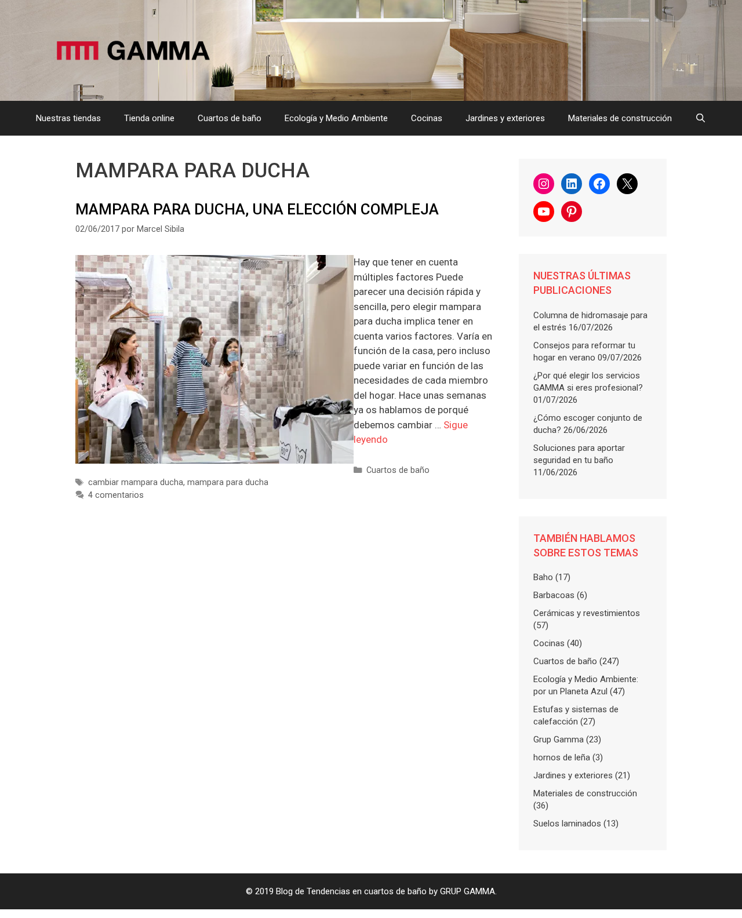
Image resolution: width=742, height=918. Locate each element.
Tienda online (149, 118)
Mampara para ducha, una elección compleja (257, 209)
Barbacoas (553, 595)
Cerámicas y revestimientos (586, 613)
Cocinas (426, 118)
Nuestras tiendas (68, 118)
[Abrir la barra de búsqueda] (700, 118)
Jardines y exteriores (505, 118)
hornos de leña (561, 757)
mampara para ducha (227, 482)
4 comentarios (116, 495)
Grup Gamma (558, 739)
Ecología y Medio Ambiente (336, 118)
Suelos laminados (567, 823)
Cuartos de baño (229, 118)
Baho (543, 577)
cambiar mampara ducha (135, 482)
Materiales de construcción (620, 118)
